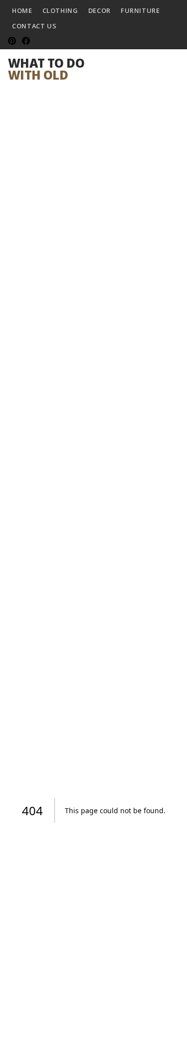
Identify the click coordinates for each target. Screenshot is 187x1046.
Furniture (140, 10)
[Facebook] (26, 41)
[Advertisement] (93, 186)
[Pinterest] (12, 41)
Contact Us (34, 25)
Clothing (60, 10)
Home (22, 10)
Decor (99, 10)
